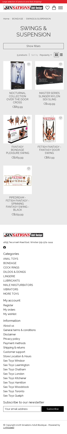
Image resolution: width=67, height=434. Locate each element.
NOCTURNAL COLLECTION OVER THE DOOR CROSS (17, 98)
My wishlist (9, 314)
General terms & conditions (19, 330)
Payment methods (14, 343)
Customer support (14, 351)
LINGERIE (9, 276)
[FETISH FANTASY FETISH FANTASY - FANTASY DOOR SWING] (49, 129)
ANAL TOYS (10, 258)
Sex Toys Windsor (14, 360)
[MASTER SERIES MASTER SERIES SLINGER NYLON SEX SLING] (49, 75)
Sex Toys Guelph (13, 395)
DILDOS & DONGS (14, 271)
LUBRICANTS (11, 280)
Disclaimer (9, 334)
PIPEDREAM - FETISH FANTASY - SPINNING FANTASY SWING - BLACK (17, 204)
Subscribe (53, 409)
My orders (9, 309)
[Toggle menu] (60, 8)
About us (8, 325)
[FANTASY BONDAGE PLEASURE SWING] (17, 129)
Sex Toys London (13, 373)
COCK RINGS (11, 267)
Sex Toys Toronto (13, 391)
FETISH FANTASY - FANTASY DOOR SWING (49, 150)
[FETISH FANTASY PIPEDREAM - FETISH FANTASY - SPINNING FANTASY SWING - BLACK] (17, 180)
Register (8, 305)
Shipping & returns (14, 347)
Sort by (34, 55)
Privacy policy (11, 338)
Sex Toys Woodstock (16, 386)
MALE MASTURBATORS (18, 285)
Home (6, 18)
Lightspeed (8, 427)
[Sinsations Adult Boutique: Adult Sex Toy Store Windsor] (23, 7)
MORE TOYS (11, 293)
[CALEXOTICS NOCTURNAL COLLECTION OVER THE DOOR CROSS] (17, 75)
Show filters (33, 46)
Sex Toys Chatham (14, 369)
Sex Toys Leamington (16, 365)
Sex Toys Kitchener (14, 378)
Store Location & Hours (17, 356)
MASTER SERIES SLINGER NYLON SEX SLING (49, 96)
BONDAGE (17, 18)
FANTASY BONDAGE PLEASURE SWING (17, 150)
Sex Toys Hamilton (14, 382)
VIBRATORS (10, 289)
